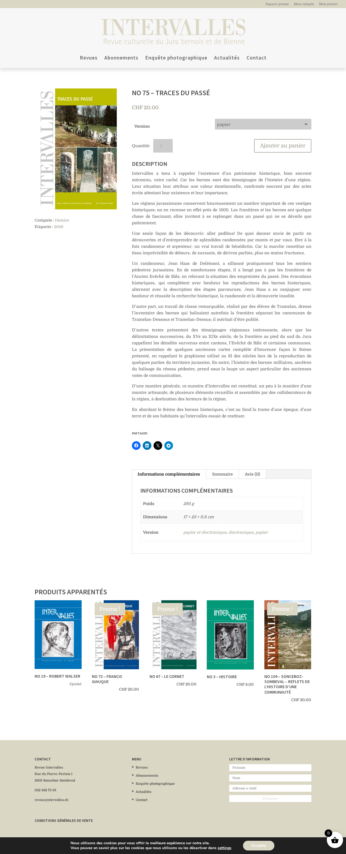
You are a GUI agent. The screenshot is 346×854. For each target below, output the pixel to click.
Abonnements (121, 58)
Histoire (62, 220)
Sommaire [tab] (222, 474)
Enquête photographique (176, 58)
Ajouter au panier (282, 146)
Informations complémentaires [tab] (169, 474)
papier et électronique (204, 532)
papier (261, 532)
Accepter (258, 845)
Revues (89, 58)
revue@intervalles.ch (51, 800)
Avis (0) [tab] (252, 474)
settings (224, 848)
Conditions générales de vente (64, 820)
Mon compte (304, 4)
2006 (58, 227)
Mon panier (328, 4)
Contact (257, 58)
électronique (240, 532)
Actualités (227, 58)
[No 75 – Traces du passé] (76, 148)
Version (142, 126)
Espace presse (277, 4)
